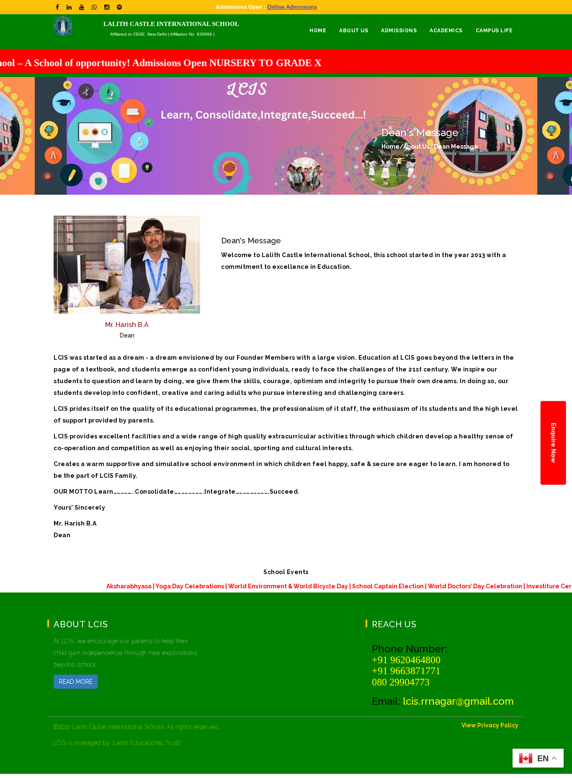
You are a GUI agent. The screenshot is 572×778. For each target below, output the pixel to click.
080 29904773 (401, 682)
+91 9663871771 (406, 670)
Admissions (399, 30)
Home (317, 30)
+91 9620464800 (406, 659)
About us (353, 30)
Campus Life (494, 30)
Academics (446, 30)
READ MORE (76, 681)
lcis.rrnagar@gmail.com (458, 701)
